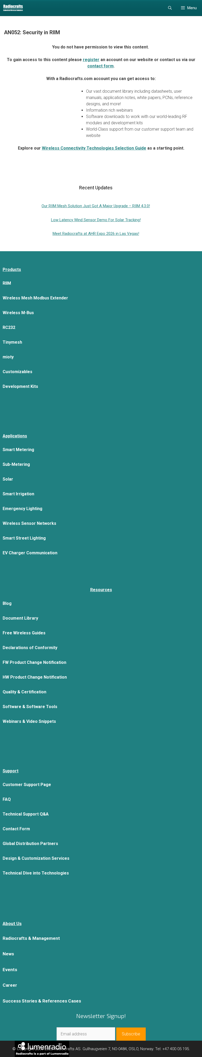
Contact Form (16, 828)
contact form (100, 65)
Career (10, 985)
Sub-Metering (16, 464)
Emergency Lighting (22, 508)
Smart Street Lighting (24, 538)
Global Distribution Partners (30, 843)
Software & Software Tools (30, 706)
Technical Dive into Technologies (36, 873)
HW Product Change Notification (35, 677)
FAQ (7, 799)
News (8, 953)
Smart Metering (18, 449)
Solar (8, 479)
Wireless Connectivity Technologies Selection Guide (94, 148)
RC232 (9, 327)
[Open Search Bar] (170, 7)
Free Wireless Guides (24, 632)
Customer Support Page (27, 784)
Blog (7, 603)
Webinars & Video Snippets (29, 721)
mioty (8, 356)
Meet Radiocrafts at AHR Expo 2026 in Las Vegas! (96, 233)
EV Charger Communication (30, 552)
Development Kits (20, 386)
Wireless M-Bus (18, 312)
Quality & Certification (24, 691)
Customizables (17, 371)
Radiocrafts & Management (31, 938)
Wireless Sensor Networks (29, 523)
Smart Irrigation (18, 493)
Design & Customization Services (36, 858)
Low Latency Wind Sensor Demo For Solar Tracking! (96, 220)
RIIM (7, 283)
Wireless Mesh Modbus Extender (35, 297)
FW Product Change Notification (34, 662)
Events (10, 969)
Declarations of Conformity (30, 647)
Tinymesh (12, 342)
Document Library (20, 618)
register (91, 59)
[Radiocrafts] (13, 7)
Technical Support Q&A (26, 814)
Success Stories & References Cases (42, 1001)
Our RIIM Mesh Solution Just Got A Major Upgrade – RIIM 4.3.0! (96, 206)
